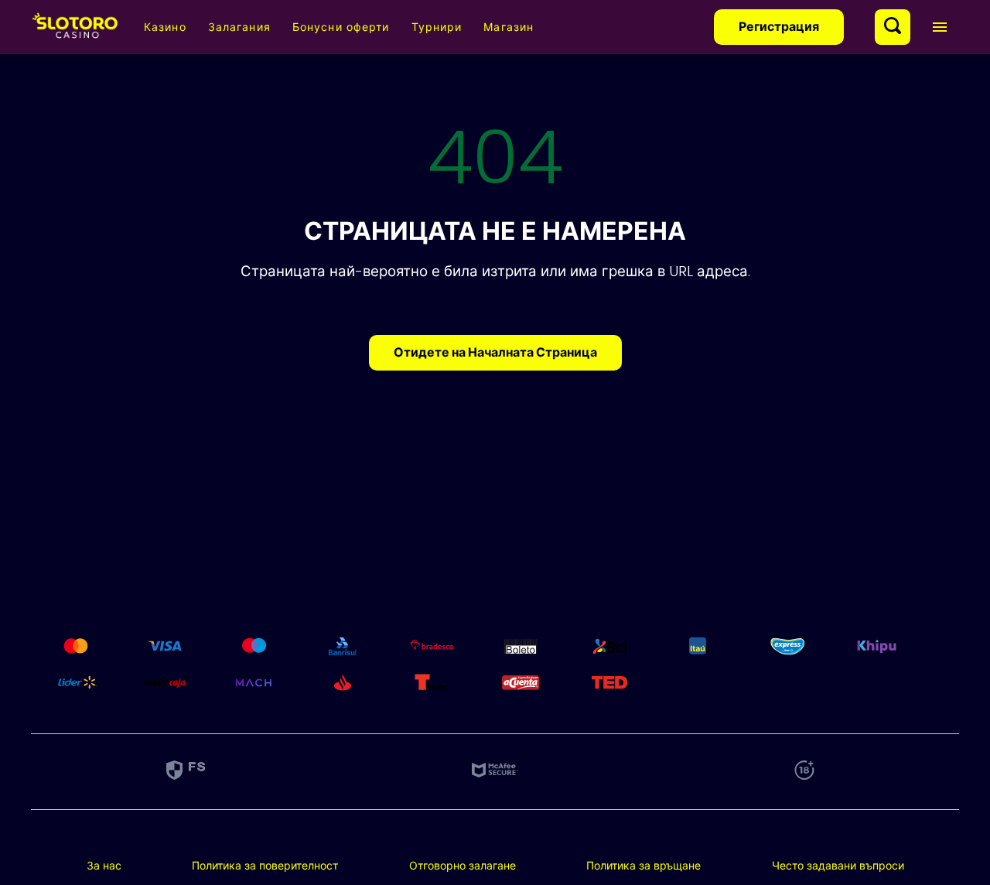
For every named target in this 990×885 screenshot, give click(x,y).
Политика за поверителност (265, 865)
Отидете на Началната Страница (495, 352)
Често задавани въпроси (838, 865)
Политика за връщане (643, 865)
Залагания (239, 27)
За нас (104, 865)
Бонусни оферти (341, 27)
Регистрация (779, 27)
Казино (165, 27)
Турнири (437, 27)
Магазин (508, 27)
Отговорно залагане (462, 865)
